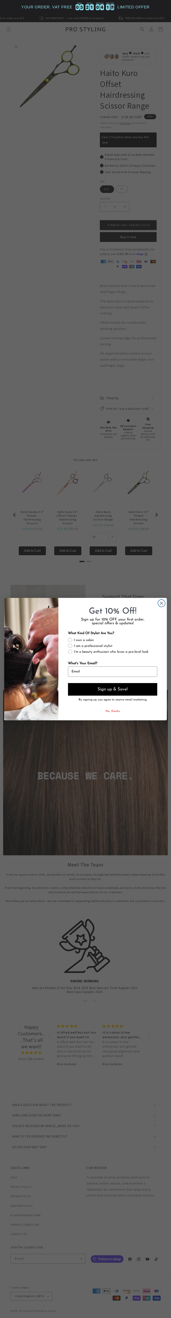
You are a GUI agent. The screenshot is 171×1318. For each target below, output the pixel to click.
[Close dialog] (161, 603)
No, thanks (113, 711)
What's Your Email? (82, 663)
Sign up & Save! (113, 689)
